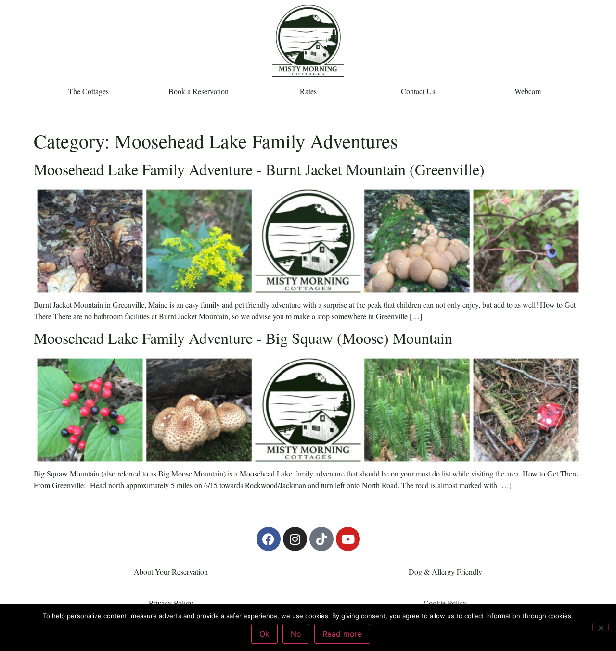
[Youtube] (348, 539)
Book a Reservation (198, 91)
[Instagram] (295, 539)
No (296, 633)
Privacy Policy (171, 603)
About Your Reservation (171, 571)
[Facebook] (269, 539)
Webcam (527, 91)
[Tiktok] (321, 539)
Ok (264, 633)
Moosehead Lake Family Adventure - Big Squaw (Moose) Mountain (243, 337)
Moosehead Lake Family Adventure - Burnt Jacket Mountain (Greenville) (259, 169)
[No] (600, 627)
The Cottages (88, 91)
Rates (308, 91)
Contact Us (418, 91)
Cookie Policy (445, 603)
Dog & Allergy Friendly (445, 571)
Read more (342, 633)
